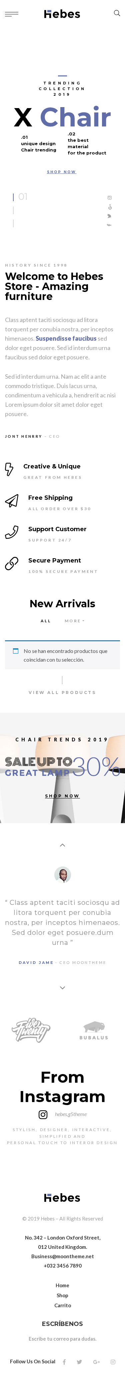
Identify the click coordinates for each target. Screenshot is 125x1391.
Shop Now (62, 172)
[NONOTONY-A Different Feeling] (62, 13)
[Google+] (96, 1362)
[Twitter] (79, 1362)
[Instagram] (113, 1362)
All (46, 620)
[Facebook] (64, 1362)
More (73, 620)
